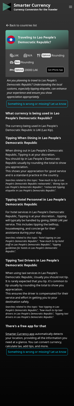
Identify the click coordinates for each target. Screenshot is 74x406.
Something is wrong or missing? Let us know (37, 104)
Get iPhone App (55, 69)
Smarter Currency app (20, 334)
